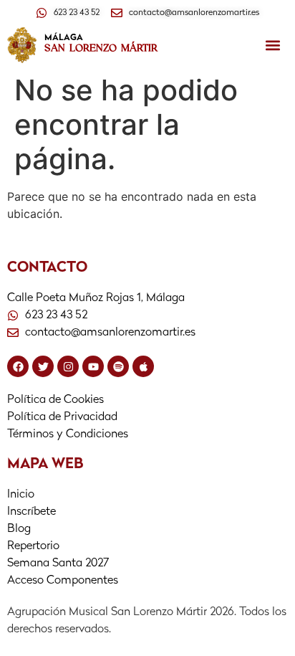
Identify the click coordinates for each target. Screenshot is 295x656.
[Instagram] (68, 366)
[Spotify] (118, 366)
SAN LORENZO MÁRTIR (101, 48)
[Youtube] (93, 366)
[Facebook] (18, 366)
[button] (273, 45)
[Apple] (143, 366)
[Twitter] (43, 366)
